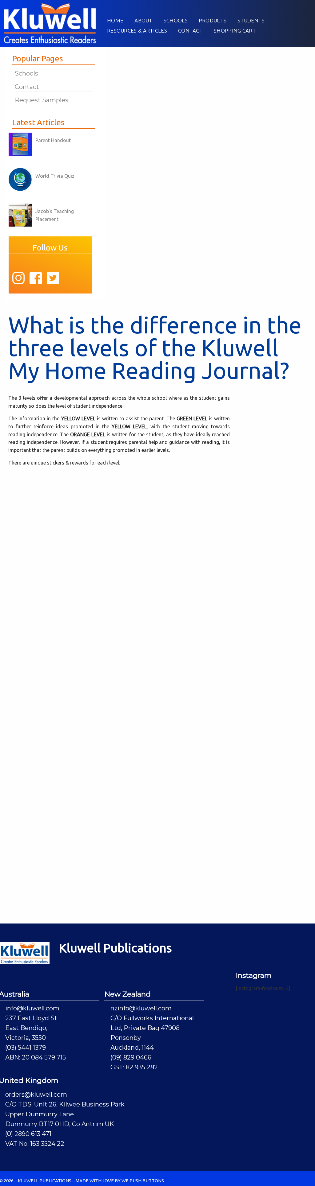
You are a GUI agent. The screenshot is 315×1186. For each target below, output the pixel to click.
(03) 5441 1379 (25, 1047)
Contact (190, 30)
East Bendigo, (26, 1028)
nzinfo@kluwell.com (141, 1008)
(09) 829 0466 (130, 1057)
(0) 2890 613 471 (28, 1133)
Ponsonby (125, 1037)
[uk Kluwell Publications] (50, 22)
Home (115, 20)
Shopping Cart (235, 30)
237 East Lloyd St (31, 1018)
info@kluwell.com (32, 1008)
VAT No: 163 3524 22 (34, 1143)
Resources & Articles (137, 30)
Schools (176, 20)
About (143, 20)
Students (251, 20)
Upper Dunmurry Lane (39, 1114)
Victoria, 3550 (25, 1037)
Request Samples (41, 100)
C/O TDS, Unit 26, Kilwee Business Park (65, 1104)
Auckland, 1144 (132, 1047)
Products (212, 20)
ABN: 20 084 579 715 (35, 1057)
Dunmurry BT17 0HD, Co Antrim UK (59, 1124)
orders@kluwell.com (36, 1094)
